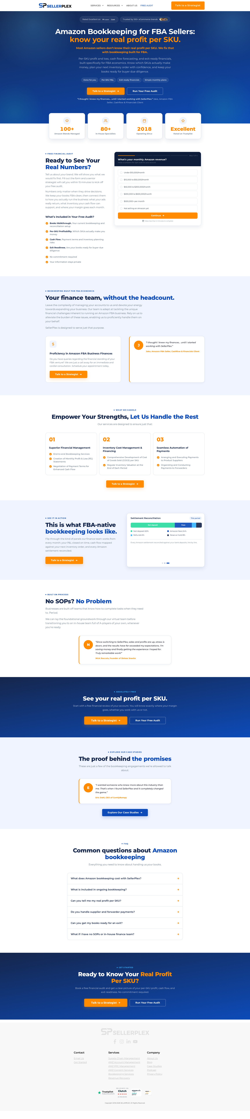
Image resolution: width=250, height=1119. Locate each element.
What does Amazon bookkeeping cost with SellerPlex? (106, 886)
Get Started (80, 1070)
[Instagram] (121, 1049)
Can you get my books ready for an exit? (97, 930)
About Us (152, 1066)
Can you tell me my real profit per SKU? (96, 908)
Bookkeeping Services (121, 1082)
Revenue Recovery (119, 1086)
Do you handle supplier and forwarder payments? (103, 919)
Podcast (151, 1078)
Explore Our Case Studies (123, 820)
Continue (156, 215)
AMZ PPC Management (121, 1074)
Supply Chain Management (124, 1066)
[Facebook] (115, 1049)
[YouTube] (135, 1049)
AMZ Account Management (124, 1070)
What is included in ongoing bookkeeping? (99, 897)
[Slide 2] (164, 571)
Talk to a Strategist (103, 91)
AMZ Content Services (121, 1078)
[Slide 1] (162, 571)
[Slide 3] (167, 571)
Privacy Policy (154, 1082)
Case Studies (154, 1074)
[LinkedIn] (128, 1049)
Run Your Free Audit (145, 91)
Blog (149, 1070)
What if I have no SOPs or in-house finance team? (102, 942)
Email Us (79, 1066)
